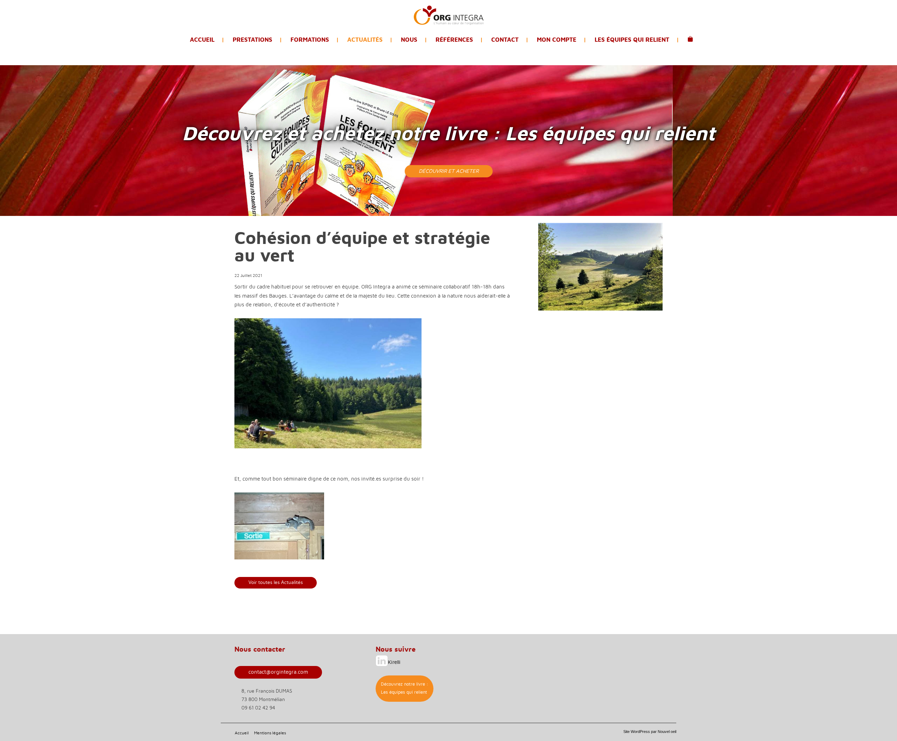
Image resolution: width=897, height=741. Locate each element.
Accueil (202, 40)
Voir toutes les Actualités (275, 582)
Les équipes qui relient (632, 40)
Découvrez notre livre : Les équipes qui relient (404, 688)
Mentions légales (270, 733)
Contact (505, 40)
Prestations (252, 40)
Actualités (365, 40)
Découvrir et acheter (449, 171)
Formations (309, 40)
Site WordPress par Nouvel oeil (649, 731)
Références (454, 40)
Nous (409, 40)
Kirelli (394, 662)
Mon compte (556, 40)
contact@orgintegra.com (278, 672)
